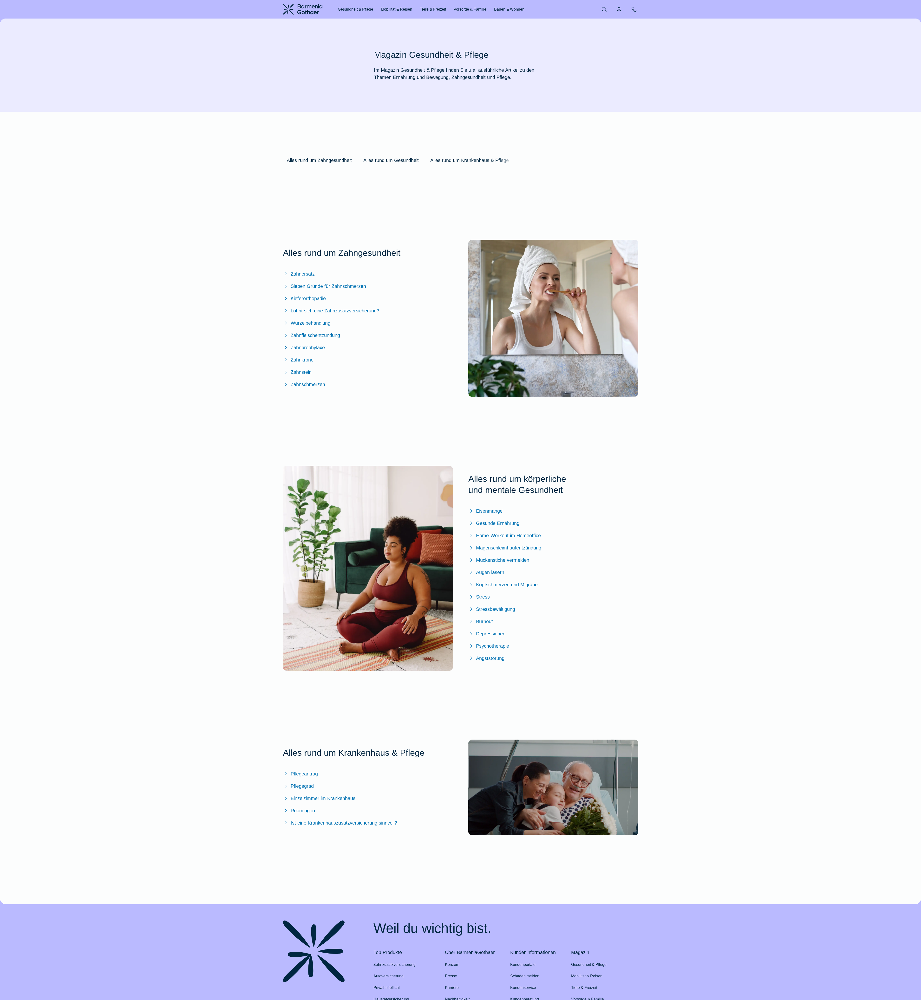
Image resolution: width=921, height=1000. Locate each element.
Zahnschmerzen (308, 384)
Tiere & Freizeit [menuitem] (433, 9)
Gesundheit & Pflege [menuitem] (355, 9)
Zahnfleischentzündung (315, 335)
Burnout (484, 621)
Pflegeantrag (304, 773)
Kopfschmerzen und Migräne (507, 584)
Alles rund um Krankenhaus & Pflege (469, 160)
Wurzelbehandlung (310, 323)
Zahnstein (301, 372)
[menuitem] (604, 9)
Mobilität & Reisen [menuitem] (396, 9)
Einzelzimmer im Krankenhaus (323, 798)
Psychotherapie (492, 646)
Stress (483, 597)
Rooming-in (303, 810)
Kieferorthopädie (308, 298)
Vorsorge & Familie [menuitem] (470, 9)
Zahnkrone (302, 359)
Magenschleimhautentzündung (508, 547)
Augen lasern (490, 572)
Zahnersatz (303, 274)
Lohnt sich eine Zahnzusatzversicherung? (335, 310)
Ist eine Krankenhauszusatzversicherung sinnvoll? (344, 823)
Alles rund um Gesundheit (391, 160)
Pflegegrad (302, 786)
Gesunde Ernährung (497, 523)
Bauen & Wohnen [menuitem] (509, 9)
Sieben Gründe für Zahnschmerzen (328, 286)
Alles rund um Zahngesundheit (319, 160)
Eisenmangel (489, 511)
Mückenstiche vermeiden (502, 560)
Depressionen (490, 633)
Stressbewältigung (495, 609)
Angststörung (490, 658)
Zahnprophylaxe (308, 347)
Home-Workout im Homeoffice (508, 535)
